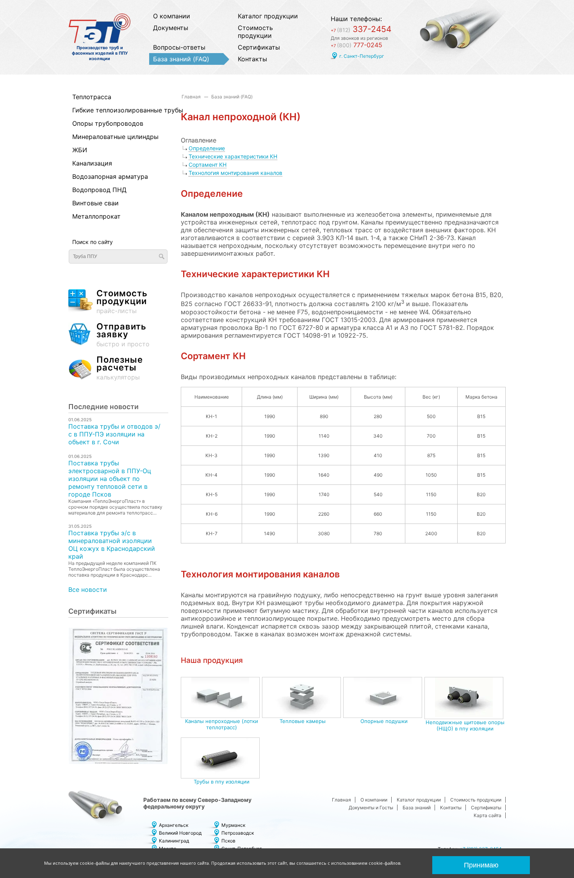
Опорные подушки (384, 721)
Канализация (92, 163)
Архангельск (173, 825)
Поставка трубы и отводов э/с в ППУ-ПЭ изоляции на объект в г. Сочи (114, 434)
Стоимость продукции (255, 31)
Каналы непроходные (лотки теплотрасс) (221, 724)
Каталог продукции (268, 16)
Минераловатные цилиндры (114, 137)
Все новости (87, 589)
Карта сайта (487, 815)
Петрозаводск (237, 833)
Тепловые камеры (303, 721)
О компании (171, 16)
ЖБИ (79, 150)
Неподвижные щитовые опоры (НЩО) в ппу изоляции (465, 725)
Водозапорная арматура (110, 176)
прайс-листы (122, 302)
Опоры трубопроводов (107, 123)
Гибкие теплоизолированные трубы (114, 110)
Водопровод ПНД (99, 190)
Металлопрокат (96, 216)
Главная (191, 97)
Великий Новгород (180, 833)
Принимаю (481, 865)
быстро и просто (123, 335)
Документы (170, 28)
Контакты (252, 59)
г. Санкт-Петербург (361, 56)
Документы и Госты (371, 807)
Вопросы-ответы (179, 47)
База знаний (417, 807)
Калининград (174, 841)
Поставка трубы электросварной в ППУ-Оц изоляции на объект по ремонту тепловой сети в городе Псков (109, 478)
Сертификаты (259, 47)
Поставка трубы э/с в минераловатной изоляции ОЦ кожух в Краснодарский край (111, 544)
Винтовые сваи (95, 203)
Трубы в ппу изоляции (222, 781)
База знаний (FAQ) (181, 59)
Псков (228, 841)
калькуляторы (119, 368)
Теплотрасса (91, 97)
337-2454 (361, 29)
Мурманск (233, 825)
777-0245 (356, 45)
